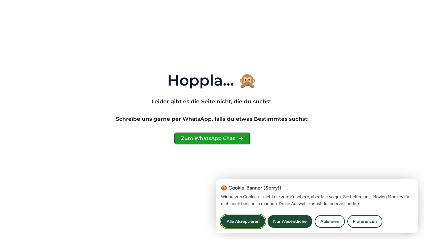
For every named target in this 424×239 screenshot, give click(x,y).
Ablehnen (329, 221)
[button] (212, 138)
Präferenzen (365, 221)
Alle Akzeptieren (243, 221)
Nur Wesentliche (290, 221)
